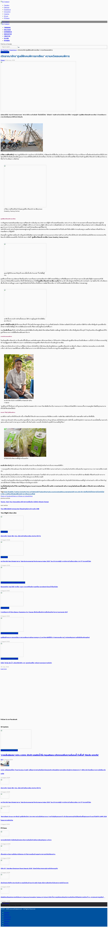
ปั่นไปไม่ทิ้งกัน (90, 492)
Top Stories (13, 583)
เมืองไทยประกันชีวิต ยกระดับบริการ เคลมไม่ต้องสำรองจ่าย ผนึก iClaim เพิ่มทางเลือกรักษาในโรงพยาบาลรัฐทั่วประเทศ (35, 883)
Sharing (46, 492)
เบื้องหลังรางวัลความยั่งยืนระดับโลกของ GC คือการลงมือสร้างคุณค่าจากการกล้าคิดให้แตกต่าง (28, 854)
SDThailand (40, 492)
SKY (2, 760)
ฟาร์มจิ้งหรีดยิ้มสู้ (99, 492)
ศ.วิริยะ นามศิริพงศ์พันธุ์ (8, 494)
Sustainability (59, 492)
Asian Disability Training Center (14, 492)
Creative (6, 14)
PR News (6, 18)
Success (52, 492)
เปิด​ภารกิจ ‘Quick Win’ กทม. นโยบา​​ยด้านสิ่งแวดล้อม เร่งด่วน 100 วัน (21, 536)
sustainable (67, 492)
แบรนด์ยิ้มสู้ (31, 494)
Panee (3, 60)
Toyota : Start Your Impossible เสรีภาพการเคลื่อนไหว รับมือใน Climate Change (25, 502)
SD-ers (6, 16)
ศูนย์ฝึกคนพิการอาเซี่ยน (21, 494)
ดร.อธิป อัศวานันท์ (81, 492)
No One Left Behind (30, 492)
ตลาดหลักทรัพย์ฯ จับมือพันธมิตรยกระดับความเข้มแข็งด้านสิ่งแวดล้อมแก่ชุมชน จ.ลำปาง (26, 840)
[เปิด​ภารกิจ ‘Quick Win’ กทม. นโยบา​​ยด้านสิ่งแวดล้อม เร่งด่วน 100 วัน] (12, 529)
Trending (6, 5)
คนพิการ (73, 492)
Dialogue (6, 7)
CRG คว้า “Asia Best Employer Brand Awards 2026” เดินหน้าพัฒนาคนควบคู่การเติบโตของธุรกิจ (29, 868)
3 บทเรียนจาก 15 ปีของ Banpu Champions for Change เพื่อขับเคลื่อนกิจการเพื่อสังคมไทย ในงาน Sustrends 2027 (34, 612)
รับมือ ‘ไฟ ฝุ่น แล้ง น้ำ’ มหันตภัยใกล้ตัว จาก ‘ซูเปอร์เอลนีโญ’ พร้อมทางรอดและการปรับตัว (26, 663)
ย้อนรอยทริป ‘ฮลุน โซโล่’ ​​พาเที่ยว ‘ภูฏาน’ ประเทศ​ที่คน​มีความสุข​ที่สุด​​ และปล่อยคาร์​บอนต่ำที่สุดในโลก (29, 587)
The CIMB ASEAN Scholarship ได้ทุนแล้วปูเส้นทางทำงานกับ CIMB (20, 509)
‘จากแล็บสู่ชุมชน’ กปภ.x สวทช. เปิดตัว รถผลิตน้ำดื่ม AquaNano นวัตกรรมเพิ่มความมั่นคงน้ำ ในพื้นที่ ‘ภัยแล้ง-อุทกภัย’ (50, 754)
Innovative (7, 12)
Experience (7, 9)
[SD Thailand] (5, 2)
